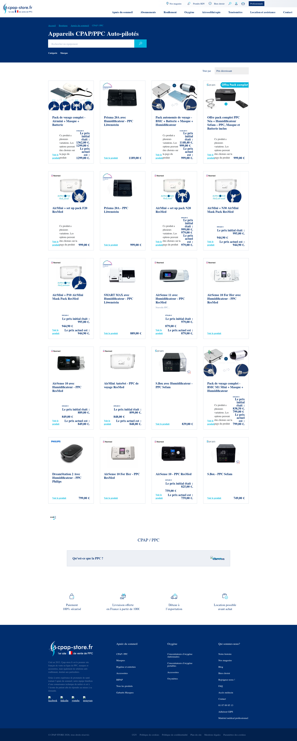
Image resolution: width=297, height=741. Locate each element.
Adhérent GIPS (225, 711)
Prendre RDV (199, 3)
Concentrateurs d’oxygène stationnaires (179, 655)
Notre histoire (225, 654)
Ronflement (170, 12)
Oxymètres (172, 678)
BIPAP (119, 679)
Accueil (52, 25)
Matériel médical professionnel (233, 718)
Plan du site (196, 734)
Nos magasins (225, 660)
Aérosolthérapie (211, 12)
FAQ (220, 686)
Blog (220, 667)
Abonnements (148, 12)
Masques (120, 660)
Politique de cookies (149, 734)
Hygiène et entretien (126, 667)
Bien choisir (219, 3)
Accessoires (122, 673)
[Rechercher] (140, 43)
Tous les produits (124, 686)
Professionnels (256, 3)
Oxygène (189, 12)
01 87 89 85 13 (225, 705)
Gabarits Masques (125, 692)
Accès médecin (225, 692)
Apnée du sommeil (122, 12)
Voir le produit (55, 156)
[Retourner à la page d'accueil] (17, 8)
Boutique (63, 25)
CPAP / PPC (122, 654)
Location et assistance (262, 12)
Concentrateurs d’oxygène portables (179, 664)
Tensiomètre (235, 12)
